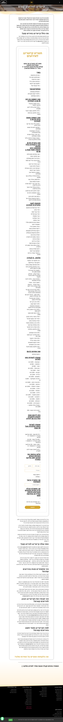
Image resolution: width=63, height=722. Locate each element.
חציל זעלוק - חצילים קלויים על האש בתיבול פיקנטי (34, 275)
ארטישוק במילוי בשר (33, 179)
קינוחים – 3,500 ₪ (34, 401)
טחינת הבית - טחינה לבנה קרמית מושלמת (32, 279)
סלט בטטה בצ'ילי (34, 340)
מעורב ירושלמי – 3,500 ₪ (32, 386)
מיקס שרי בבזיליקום (33, 262)
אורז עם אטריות (35, 214)
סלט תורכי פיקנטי (34, 338)
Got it (10, 719)
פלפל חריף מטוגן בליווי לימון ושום (33, 310)
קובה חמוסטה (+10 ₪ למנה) (33, 193)
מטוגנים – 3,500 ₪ (34, 376)
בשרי (38, 73)
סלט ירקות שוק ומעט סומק (34, 313)
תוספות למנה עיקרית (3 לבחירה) (33, 204)
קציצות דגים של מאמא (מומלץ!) (33, 128)
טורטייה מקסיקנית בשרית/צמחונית (34, 131)
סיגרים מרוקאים (35, 75)
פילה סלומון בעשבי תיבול (32, 111)
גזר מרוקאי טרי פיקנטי (33, 260)
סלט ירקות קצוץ (35, 304)
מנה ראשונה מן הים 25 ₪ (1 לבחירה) (33, 100)
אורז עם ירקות (35, 212)
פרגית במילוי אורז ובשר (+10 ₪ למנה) (33, 187)
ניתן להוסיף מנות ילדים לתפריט (33, 450)
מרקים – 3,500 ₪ (34, 384)
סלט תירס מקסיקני (34, 332)
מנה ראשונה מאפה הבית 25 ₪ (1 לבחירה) (33, 119)
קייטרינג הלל (59, 10)
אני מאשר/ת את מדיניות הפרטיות (33, 502)
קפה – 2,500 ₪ (35, 370)
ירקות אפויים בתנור (34, 228)
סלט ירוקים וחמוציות (33, 342)
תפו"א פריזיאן (35, 241)
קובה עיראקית (35, 79)
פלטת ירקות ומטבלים (33, 94)
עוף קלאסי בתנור (34, 156)
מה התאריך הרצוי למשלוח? (33, 481)
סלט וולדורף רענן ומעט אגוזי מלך (33, 335)
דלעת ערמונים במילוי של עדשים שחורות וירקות (33, 199)
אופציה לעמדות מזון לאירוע (32, 358)
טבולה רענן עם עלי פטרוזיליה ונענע (34, 298)
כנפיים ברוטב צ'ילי (34, 81)
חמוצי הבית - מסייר (34, 282)
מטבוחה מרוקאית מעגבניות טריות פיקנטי (34, 306)
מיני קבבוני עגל (35, 85)
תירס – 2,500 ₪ (34, 392)
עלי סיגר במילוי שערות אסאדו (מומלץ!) (33, 135)
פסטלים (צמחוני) (34, 91)
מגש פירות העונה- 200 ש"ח (33, 411)
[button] (31, 2)
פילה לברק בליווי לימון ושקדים (33, 107)
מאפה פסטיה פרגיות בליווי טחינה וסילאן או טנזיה (32, 138)
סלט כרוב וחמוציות (34, 344)
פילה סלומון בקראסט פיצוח (34, 113)
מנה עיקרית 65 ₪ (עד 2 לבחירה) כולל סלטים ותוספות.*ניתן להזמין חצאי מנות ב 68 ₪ (32, 147)
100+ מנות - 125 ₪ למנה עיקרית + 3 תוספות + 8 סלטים (32, 446)
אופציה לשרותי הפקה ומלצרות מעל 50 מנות (32, 426)
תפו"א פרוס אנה (35, 235)
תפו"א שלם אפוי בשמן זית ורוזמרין (32, 246)
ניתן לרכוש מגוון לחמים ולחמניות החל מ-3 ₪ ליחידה (33, 417)
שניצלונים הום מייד (34, 77)
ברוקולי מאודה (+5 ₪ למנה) (34, 253)
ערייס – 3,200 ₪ (34, 374)
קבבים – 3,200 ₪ (34, 372)
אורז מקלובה (35, 218)
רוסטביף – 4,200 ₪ (34, 397)
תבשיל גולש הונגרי (34, 166)
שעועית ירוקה (35, 224)
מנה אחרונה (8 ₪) (33, 352)
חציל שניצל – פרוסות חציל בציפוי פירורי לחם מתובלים (34, 286)
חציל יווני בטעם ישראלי (33, 319)
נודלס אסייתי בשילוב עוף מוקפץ (33, 176)
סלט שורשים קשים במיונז (32, 265)
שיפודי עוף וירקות (34, 170)
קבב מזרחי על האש (34, 164)
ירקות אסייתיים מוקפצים (32, 230)
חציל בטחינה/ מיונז (34, 321)
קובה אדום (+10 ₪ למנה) (32, 191)
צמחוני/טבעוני (35, 89)
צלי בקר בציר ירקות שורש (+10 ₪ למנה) (32, 184)
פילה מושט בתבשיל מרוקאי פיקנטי (34, 104)
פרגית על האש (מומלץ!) (33, 158)
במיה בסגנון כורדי (34, 226)
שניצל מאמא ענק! (34, 181)
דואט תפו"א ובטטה (34, 249)
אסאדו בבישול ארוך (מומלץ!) (34, 173)
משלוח (37, 477)
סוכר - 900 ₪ (35, 366)
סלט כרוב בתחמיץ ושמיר (32, 323)
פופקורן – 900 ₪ (34, 364)
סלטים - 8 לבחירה (33, 258)
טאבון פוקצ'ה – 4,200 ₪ (32, 395)
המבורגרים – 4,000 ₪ (33, 403)
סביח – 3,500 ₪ (34, 388)
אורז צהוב (36, 210)
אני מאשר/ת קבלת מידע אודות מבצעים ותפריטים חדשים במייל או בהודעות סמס (32, 492)
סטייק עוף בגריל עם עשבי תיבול (33, 161)
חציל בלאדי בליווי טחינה (32, 316)
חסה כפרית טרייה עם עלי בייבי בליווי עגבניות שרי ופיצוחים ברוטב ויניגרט (33, 291)
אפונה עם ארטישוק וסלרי (32, 222)
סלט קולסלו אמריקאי (33, 325)
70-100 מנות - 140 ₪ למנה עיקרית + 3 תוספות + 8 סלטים (33, 440)
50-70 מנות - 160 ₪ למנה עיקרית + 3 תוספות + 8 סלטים (32, 435)
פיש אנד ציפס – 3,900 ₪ (32, 382)
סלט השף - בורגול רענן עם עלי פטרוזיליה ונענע (32, 295)
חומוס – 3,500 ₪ (34, 399)
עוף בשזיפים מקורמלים (33, 154)
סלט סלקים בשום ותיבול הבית (33, 347)
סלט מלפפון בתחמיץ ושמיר (34, 329)
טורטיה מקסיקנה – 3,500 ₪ (32, 379)
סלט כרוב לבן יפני (34, 302)
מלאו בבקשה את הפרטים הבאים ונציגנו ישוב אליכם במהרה (33, 457)
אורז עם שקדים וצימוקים (32, 208)
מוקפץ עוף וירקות (34, 83)
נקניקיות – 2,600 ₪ (34, 362)
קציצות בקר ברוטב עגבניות (32, 168)
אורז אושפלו (36, 216)
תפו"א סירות (36, 239)
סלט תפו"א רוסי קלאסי (33, 327)
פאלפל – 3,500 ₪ (34, 390)
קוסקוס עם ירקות (34, 251)
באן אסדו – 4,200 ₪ (33, 368)
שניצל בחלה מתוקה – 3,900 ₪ (34, 405)
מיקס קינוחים (35, 354)
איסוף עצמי (36, 474)
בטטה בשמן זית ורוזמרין (32, 237)
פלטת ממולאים (35, 96)
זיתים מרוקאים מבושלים (32, 233)
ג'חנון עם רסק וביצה (33, 196)
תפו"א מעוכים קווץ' (34, 243)
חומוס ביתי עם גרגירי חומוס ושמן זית (34, 271)
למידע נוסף (16, 719)
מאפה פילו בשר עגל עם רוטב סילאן (33, 124)
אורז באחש (36, 220)
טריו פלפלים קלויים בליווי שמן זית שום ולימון (33, 267)
